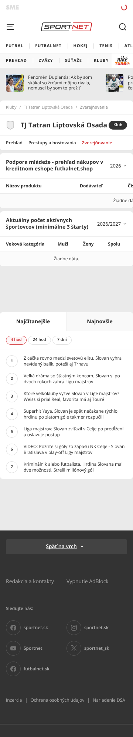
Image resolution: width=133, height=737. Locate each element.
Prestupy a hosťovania (52, 143)
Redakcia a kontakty (30, 581)
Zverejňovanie (97, 143)
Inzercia (14, 700)
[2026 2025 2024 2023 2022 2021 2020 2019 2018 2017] (118, 165)
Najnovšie (99, 321)
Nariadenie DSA (109, 700)
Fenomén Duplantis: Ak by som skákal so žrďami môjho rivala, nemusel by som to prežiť (60, 83)
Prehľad (14, 143)
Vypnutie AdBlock (87, 581)
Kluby (11, 107)
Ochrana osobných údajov (57, 700)
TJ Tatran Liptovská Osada (48, 107)
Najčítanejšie (33, 321)
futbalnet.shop (74, 168)
